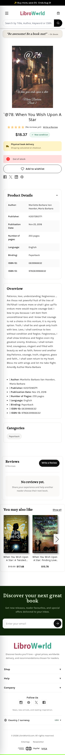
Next (57, 539)
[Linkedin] (16, 177)
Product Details (20, 195)
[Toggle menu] (7, 13)
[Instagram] (21, 702)
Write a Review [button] (50, 127)
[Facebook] (5, 177)
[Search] (58, 23)
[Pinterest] (22, 177)
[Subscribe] (57, 623)
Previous (4, 539)
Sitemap (25, 742)
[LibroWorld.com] (32, 646)
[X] (10, 177)
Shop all (57, 509)
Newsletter (38, 742)
